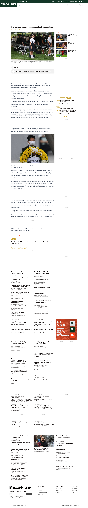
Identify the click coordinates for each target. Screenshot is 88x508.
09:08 (58, 103)
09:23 (58, 100)
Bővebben (66, 116)
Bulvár (52, 4)
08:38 (58, 113)
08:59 (58, 107)
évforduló (24, 248)
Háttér (39, 4)
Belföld (23, 4)
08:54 (58, 110)
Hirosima (13, 248)
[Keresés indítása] (79, 4)
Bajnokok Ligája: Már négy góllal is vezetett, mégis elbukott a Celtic (72, 52)
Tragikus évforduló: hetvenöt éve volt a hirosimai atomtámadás (30, 242)
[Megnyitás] (20, 5)
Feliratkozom (29, 493)
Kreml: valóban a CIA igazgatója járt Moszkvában (72, 43)
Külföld (27, 4)
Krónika (13, 239)
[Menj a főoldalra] (8, 4)
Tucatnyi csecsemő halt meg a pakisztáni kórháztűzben (72, 35)
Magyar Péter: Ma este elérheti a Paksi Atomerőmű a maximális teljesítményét (68, 111)
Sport (43, 4)
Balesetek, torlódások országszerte (67, 113)
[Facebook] (79, 1)
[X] (83, 1)
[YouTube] (81, 1)
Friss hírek (22, 1)
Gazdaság (33, 4)
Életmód (48, 4)
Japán (19, 248)
